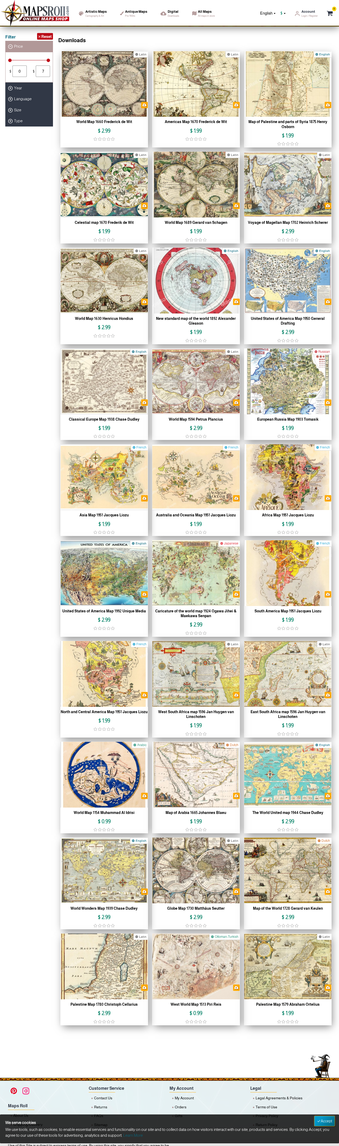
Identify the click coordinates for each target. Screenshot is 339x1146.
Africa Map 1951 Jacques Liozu (288, 515)
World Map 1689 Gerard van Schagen (196, 222)
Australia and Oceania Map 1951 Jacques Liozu (196, 515)
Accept (326, 1121)
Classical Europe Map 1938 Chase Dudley (104, 419)
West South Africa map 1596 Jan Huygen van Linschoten (196, 714)
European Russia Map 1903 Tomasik (288, 419)
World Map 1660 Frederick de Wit (104, 122)
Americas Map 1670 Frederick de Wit (196, 122)
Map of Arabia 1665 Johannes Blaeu (196, 813)
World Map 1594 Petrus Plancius (196, 419)
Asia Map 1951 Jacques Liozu (104, 515)
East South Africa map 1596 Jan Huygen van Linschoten (288, 714)
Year (18, 88)
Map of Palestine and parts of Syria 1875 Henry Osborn (287, 124)
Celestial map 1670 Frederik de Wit (104, 222)
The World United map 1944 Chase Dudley (287, 813)
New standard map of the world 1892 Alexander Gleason (196, 320)
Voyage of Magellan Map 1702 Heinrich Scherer (288, 222)
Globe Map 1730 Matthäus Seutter (196, 908)
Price (18, 46)
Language (23, 99)
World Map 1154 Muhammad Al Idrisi (104, 813)
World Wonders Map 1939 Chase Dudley (104, 908)
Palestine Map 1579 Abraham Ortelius (288, 1004)
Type (18, 121)
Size (17, 110)
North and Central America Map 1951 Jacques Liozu (104, 712)
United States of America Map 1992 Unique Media (104, 611)
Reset (46, 36)
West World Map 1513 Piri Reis (196, 1004)
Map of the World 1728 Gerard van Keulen (288, 908)
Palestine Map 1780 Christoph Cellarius (104, 1004)
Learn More (133, 1135)
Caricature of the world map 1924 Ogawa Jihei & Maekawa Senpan (196, 613)
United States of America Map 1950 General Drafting (288, 320)
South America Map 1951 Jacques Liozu (288, 611)
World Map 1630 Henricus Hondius (104, 318)
